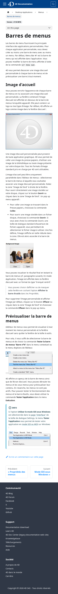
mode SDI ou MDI (30, 424)
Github (9, 512)
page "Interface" (38, 415)
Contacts (9, 568)
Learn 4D (10, 531)
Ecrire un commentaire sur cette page (26, 457)
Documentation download (17, 527)
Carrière (9, 576)
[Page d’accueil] (8, 12)
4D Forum (10, 497)
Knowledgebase (13, 538)
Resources (10, 546)
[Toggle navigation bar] (5, 4)
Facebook (10, 501)
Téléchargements (13, 542)
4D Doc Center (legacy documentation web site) (27, 534)
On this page (13, 28)
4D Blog (9, 493)
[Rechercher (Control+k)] (53, 4)
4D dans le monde (14, 572)
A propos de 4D (13, 565)
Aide (8, 549)
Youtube (9, 508)
